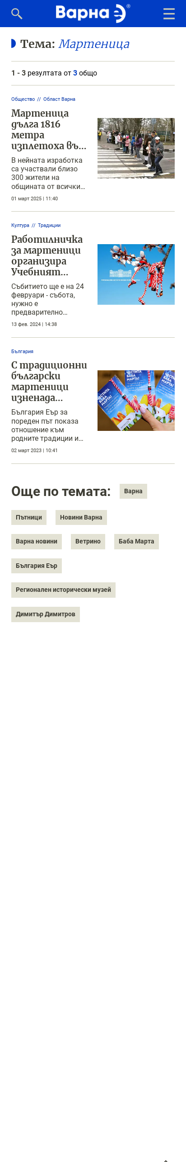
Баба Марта (136, 541)
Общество (23, 99)
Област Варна (59, 99)
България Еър (36, 565)
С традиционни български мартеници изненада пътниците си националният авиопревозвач (49, 397)
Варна (133, 491)
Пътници (29, 517)
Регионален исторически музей (63, 589)
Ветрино (88, 541)
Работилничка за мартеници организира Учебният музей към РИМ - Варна (49, 266)
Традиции (49, 225)
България (22, 351)
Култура (20, 225)
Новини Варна (81, 517)
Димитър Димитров (45, 614)
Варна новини (36, 541)
